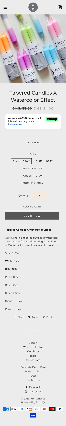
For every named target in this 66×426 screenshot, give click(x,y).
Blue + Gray (44, 161)
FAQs (33, 375)
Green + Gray (33, 175)
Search (33, 342)
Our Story (33, 351)
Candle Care (33, 360)
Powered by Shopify (33, 402)
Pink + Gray (21, 161)
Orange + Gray (33, 168)
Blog (33, 355)
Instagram (34, 391)
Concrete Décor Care (33, 367)
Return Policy (33, 371)
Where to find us (33, 347)
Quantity (23, 195)
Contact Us (33, 380)
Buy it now (32, 215)
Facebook (34, 387)
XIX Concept (38, 398)
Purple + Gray (33, 183)
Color (33, 154)
